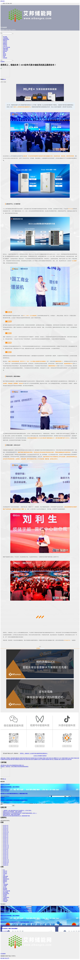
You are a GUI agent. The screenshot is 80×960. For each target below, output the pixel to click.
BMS (52, 758)
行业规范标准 (6, 897)
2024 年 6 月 (5, 837)
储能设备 (17, 758)
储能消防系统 (6, 39)
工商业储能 (5, 38)
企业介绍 (5, 46)
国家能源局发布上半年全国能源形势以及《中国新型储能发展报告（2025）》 (20, 813)
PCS (4, 869)
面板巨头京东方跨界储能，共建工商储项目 (10, 786)
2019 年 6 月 (5, 863)
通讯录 (4, 53)
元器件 (47, 758)
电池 (36, 758)
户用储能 (8, 758)
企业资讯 (5, 42)
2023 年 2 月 (5, 857)
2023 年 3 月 (5, 855)
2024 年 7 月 (5, 836)
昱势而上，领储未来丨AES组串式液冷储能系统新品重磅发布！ (34, 753)
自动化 (39, 759)
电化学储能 (5, 892)
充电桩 (75, 758)
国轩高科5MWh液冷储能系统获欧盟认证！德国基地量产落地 (14, 793)
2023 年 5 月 (5, 853)
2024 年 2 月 (5, 842)
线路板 (40, 758)
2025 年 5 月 (5, 829)
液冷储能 (5, 36)
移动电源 (32, 758)
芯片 (58, 758)
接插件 (66, 758)
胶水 (25, 759)
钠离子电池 (5, 49)
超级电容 (5, 898)
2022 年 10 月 (6, 862)
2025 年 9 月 (5, 825)
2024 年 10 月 (6, 832)
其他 (71, 759)
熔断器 (55, 758)
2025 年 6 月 (5, 828)
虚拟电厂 (5, 896)
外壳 (38, 758)
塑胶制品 (17, 759)
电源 (24, 758)
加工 (53, 759)
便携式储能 (5, 48)
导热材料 (43, 759)
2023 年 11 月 (6, 846)
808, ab (4, 79)
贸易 (68, 759)
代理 (66, 759)
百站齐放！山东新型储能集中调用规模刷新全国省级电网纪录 (14, 800)
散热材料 (48, 759)
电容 (50, 758)
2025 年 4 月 (5, 830)
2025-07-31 (2, 918)
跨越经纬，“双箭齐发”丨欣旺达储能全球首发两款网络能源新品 (14, 766)
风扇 (20, 759)
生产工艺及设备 (6, 47)
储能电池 (5, 880)
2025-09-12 (2, 911)
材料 (51, 759)
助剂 (14, 759)
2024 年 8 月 (5, 834)
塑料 (4, 52)
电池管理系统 (6, 893)
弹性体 (6, 759)
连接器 (63, 758)
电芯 (29, 758)
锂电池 (26, 758)
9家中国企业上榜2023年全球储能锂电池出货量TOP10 (12, 765)
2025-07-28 (2, 931)
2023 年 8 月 (5, 849)
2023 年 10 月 (6, 847)
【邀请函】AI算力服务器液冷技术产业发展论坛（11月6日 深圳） (17, 810)
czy (6, 911)
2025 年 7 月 (5, 826)
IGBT (60, 758)
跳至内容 (2, 1)
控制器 (44, 758)
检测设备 (56, 759)
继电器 (3, 759)
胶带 (27, 759)
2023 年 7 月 (5, 850)
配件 (23, 759)
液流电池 (5, 44)
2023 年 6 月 (5, 851)
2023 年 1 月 (5, 858)
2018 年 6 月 (5, 865)
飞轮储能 (5, 901)
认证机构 (63, 759)
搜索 (1, 804)
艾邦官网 (5, 57)
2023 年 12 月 (6, 845)
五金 (69, 758)
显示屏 (32, 759)
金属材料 (36, 759)
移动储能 (5, 894)
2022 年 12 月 (6, 859)
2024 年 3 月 (5, 841)
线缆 (9, 759)
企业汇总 (5, 872)
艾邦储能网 (3, 27)
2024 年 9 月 (5, 833)
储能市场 (5, 40)
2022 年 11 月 (6, 861)
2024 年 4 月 (5, 840)
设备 (59, 759)
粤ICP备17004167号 (4, 958)
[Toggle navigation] (1, 32)
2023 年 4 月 (5, 854)
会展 (4, 56)
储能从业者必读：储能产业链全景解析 (11, 814)
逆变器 (21, 758)
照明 (29, 759)
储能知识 (5, 43)
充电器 (72, 758)
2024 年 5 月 (5, 838)
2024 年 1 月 (5, 843)
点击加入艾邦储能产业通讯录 (40, 755)
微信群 (4, 55)
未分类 (4, 886)
